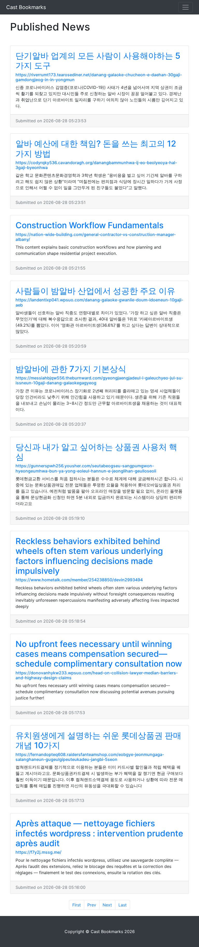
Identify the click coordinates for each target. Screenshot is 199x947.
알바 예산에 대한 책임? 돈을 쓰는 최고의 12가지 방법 (96, 148)
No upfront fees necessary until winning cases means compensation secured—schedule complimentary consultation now (99, 654)
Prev (91, 904)
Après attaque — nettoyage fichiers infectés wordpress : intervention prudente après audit (99, 833)
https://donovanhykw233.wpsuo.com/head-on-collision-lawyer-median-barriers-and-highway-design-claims (97, 675)
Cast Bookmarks (26, 7)
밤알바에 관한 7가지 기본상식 (71, 369)
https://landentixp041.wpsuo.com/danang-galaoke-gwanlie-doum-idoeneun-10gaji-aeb (99, 302)
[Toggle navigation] (185, 7)
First (76, 904)
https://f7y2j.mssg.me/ (38, 852)
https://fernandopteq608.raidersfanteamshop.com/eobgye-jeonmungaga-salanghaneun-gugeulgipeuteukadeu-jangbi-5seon (90, 757)
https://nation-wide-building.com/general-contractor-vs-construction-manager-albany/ (96, 237)
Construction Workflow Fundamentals (90, 225)
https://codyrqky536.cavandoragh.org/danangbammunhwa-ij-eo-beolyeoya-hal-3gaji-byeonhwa (96, 165)
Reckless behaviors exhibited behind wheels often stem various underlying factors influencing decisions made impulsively (89, 556)
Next (107, 904)
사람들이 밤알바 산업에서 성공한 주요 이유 (95, 291)
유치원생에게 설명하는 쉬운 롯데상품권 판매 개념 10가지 (98, 740)
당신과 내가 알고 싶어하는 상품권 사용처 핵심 (96, 452)
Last (122, 904)
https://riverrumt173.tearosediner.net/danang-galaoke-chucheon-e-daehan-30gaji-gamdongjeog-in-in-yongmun (99, 77)
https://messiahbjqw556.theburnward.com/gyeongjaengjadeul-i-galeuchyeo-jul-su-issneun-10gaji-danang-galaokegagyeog (99, 380)
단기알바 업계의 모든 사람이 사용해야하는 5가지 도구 (98, 61)
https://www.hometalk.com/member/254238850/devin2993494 (79, 579)
